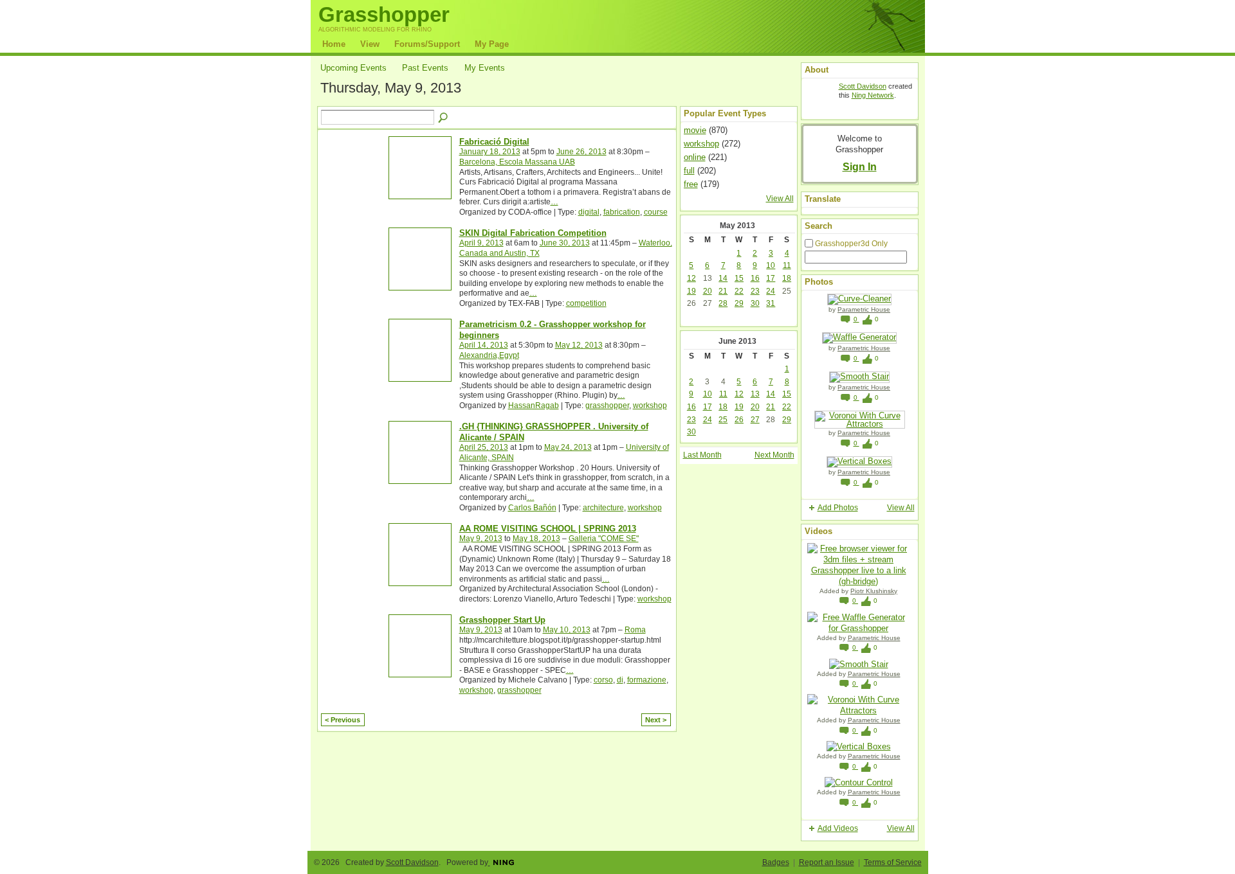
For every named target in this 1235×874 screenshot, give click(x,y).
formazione (646, 679)
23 (755, 291)
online (695, 157)
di (620, 679)
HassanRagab (533, 405)
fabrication (621, 212)
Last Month (702, 454)
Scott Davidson (862, 86)
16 (755, 278)
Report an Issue (826, 862)
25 (722, 419)
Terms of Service (893, 862)
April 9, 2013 (481, 242)
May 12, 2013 (579, 345)
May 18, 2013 (536, 538)
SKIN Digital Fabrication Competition (533, 233)
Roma (635, 629)
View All (780, 198)
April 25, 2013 (483, 447)
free (691, 184)
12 (691, 278)
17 (770, 278)
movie (695, 130)
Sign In (860, 166)
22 (739, 291)
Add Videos (838, 828)
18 (786, 278)
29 (739, 303)
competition (586, 303)
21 (722, 291)
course (656, 212)
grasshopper (607, 405)
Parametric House (863, 309)
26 (739, 419)
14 (722, 278)
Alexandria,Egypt (489, 355)
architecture (603, 507)
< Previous (342, 720)
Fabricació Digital (494, 142)
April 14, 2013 (483, 345)
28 (722, 303)
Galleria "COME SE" (604, 538)
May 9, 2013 (480, 538)
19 (691, 291)
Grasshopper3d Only (851, 243)
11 (787, 265)
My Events (484, 68)
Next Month (774, 454)
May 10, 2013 (566, 629)
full (689, 170)
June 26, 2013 (581, 151)
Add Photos (838, 507)
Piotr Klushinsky (873, 590)
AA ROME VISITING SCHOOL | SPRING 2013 (547, 528)
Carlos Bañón (532, 507)
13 (755, 393)
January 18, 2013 (489, 151)
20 (707, 291)
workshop (650, 405)
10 (770, 265)
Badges (775, 862)
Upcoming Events (353, 68)
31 (770, 303)
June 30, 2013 (565, 242)
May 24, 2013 (568, 447)
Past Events (425, 68)
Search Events (444, 118)
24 (770, 291)
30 (755, 303)
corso (603, 679)
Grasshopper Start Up (502, 620)
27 (755, 419)
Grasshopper (384, 14)
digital (588, 212)
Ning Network (873, 95)
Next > (655, 720)
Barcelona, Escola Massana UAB (517, 161)
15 (739, 278)
